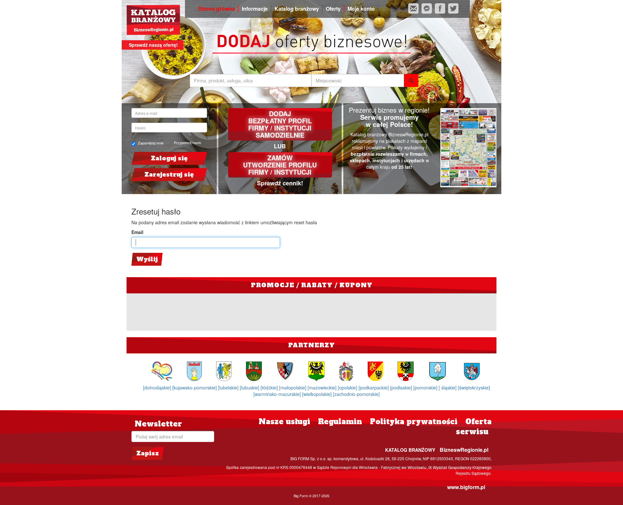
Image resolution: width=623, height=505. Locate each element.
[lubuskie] (250, 387)
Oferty (333, 8)
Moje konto (361, 8)
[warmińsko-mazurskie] (277, 394)
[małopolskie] (293, 387)
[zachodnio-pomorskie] (356, 394)
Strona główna (216, 8)
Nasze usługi (284, 421)
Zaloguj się (169, 158)
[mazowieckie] (323, 387)
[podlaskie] (401, 387)
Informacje (255, 8)
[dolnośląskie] (157, 387)
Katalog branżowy (297, 8)
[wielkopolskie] (317, 394)
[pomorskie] (426, 387)
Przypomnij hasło (187, 142)
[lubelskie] (229, 387)
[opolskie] (348, 387)
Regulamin (340, 421)
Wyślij (147, 259)
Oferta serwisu (474, 427)
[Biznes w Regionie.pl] (153, 20)
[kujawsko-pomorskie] (195, 387)
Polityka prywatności (414, 421)
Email (137, 232)
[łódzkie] (270, 387)
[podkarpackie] (374, 387)
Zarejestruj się (169, 174)
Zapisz (147, 453)
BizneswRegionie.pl (464, 449)
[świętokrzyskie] (474, 387)
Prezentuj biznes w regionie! (389, 110)
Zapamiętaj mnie (151, 143)
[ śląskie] (448, 387)
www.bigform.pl (466, 487)
